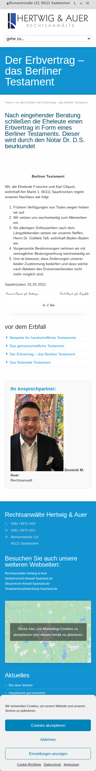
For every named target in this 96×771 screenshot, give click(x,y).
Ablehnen (48, 739)
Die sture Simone (21, 685)
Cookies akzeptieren (48, 725)
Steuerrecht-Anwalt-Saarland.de (27, 583)
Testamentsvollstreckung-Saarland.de (31, 589)
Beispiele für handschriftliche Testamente (43, 338)
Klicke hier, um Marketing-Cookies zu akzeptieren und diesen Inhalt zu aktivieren (48, 632)
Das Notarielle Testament (30, 362)
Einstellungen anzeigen (48, 753)
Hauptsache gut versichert (27, 693)
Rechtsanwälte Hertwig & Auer (26, 573)
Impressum (71, 764)
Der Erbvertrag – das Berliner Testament (42, 354)
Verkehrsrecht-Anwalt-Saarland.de (29, 578)
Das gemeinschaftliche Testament (37, 346)
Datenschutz (52, 764)
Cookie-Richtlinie (29, 764)
